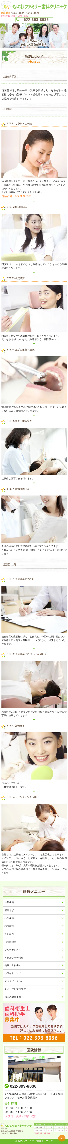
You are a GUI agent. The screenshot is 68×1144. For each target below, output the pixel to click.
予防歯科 (9, 934)
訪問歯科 (9, 926)
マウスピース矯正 (14, 981)
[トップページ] (34, 11)
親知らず (9, 910)
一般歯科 (9, 902)
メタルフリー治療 (14, 957)
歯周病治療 (10, 941)
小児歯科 (9, 918)
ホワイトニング (13, 973)
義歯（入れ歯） (13, 965)
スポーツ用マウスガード (17, 989)
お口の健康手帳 (13, 997)
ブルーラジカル (13, 949)
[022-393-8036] (34, 1022)
